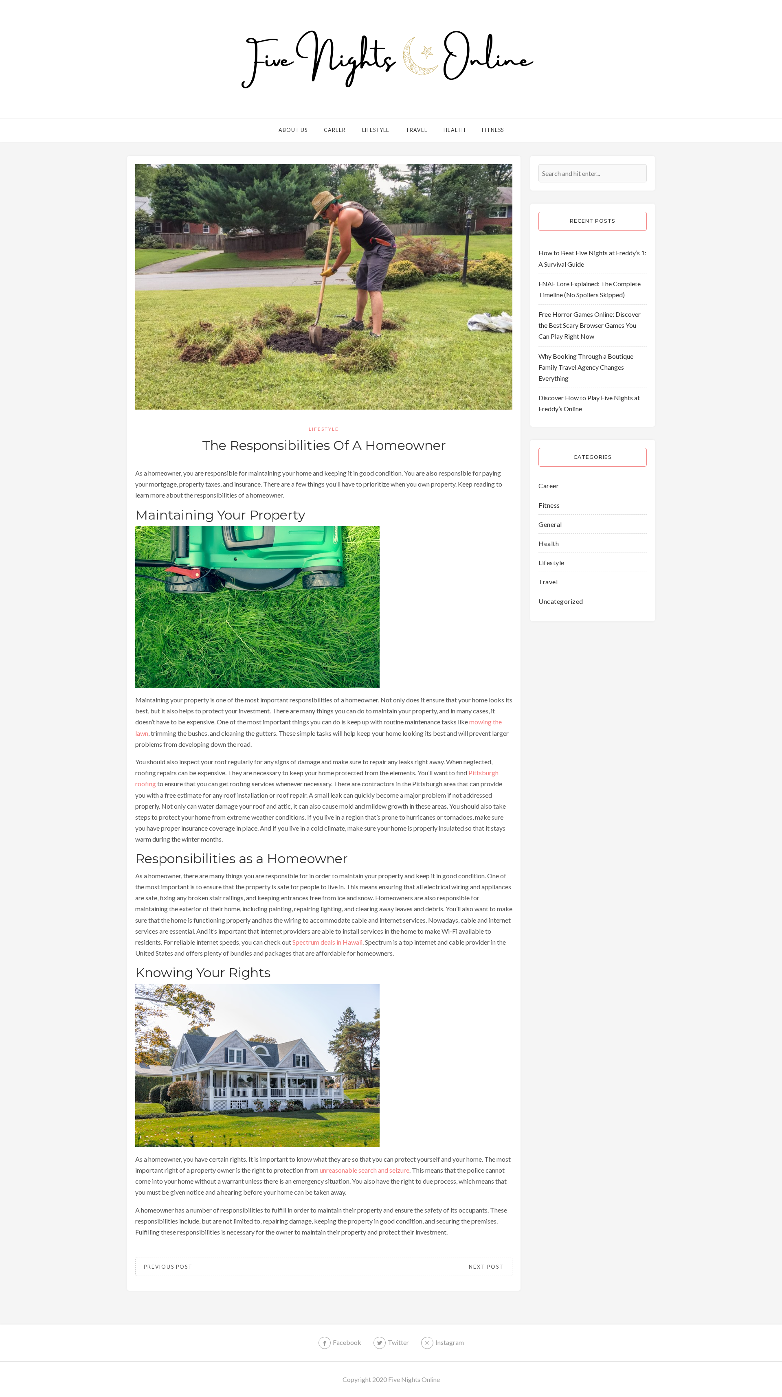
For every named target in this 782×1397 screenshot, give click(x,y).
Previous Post (168, 1267)
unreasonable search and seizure (364, 1170)
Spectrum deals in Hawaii (327, 942)
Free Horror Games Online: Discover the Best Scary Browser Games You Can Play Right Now (589, 325)
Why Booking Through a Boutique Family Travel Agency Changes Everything (585, 367)
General (550, 524)
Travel (416, 130)
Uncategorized (560, 601)
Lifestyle (375, 130)
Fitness (493, 130)
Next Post (486, 1267)
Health (455, 130)
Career (335, 130)
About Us (293, 130)
